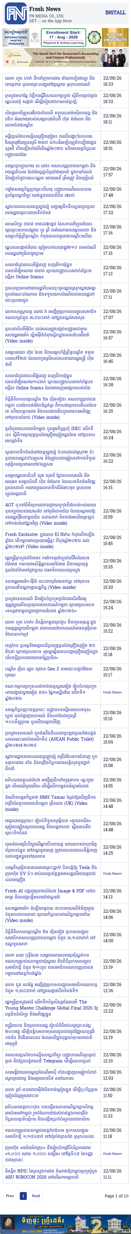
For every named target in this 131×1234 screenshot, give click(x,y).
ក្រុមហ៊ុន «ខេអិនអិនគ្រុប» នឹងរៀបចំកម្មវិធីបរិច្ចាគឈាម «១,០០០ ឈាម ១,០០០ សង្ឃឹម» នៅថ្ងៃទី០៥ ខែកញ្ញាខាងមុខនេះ (49, 1154)
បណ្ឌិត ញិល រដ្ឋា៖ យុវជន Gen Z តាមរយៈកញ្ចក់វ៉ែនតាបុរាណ (48, 672)
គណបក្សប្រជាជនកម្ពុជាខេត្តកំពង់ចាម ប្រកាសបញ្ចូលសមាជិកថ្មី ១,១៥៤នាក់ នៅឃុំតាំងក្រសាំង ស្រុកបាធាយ (49, 1134)
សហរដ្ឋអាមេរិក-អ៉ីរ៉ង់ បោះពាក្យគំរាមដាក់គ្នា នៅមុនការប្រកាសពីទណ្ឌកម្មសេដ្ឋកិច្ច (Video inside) (47, 585)
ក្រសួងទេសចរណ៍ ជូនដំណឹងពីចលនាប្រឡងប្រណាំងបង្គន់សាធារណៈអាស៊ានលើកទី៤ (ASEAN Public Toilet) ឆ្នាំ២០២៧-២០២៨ (50, 739)
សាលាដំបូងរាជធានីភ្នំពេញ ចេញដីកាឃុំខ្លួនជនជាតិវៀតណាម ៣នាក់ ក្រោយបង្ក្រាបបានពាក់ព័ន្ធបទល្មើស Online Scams (48, 271)
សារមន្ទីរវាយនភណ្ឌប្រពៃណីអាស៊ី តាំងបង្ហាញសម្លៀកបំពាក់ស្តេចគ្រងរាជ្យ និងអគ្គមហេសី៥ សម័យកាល (51, 1075)
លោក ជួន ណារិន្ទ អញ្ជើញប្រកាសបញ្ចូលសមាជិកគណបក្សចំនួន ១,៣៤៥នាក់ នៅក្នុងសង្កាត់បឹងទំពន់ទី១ (51, 988)
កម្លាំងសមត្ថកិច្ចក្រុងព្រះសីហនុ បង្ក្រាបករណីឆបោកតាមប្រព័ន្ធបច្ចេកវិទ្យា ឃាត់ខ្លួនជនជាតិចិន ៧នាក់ (48, 192)
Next (36, 1195)
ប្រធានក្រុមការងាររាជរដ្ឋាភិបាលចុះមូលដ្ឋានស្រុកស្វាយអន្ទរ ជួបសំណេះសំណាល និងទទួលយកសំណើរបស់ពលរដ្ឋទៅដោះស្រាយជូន (50, 294)
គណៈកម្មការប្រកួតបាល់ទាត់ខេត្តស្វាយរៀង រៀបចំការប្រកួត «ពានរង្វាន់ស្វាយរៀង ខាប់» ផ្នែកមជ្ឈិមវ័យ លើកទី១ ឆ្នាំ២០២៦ (51, 692)
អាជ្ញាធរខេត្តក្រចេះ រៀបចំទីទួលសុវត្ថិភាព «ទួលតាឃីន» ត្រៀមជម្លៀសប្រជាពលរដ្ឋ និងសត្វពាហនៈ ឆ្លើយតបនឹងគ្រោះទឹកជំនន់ (48, 827)
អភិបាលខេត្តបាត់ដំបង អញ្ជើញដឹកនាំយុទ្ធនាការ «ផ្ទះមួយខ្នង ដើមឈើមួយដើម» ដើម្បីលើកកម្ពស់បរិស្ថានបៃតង (49, 783)
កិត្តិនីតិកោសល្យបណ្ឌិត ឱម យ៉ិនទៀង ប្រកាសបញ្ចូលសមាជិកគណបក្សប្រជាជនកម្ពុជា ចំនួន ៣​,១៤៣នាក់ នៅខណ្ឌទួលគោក (50, 938)
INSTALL (115, 13)
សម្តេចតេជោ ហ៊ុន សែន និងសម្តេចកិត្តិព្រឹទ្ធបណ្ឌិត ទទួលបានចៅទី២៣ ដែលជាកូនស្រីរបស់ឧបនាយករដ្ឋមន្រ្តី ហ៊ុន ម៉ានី (49, 358)
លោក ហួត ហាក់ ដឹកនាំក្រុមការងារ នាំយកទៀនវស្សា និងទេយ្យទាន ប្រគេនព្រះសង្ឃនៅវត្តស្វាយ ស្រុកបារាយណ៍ (50, 81)
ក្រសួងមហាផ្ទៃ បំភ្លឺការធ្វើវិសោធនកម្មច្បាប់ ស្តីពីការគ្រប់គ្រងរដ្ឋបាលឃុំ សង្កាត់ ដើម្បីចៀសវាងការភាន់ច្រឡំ (51, 99)
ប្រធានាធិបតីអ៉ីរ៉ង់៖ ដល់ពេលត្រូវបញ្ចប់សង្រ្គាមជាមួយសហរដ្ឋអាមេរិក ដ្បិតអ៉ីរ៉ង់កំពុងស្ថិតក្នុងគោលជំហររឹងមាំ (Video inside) (47, 335)
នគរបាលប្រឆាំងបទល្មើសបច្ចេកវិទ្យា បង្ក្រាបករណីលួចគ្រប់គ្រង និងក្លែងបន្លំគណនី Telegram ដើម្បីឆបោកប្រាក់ (50, 1058)
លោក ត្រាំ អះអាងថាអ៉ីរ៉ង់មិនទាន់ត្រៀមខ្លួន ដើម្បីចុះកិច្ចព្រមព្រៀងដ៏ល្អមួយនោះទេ (51, 1093)
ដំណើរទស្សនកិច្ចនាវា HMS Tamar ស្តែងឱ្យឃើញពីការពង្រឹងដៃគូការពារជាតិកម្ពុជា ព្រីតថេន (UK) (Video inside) (50, 803)
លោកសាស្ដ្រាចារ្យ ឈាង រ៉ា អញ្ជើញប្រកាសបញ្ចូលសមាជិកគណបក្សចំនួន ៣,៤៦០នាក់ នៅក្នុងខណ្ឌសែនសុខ (50, 315)
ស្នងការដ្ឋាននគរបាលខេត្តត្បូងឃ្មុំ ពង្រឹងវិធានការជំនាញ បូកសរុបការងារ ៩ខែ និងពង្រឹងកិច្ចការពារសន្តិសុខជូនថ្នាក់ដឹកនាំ (51, 763)
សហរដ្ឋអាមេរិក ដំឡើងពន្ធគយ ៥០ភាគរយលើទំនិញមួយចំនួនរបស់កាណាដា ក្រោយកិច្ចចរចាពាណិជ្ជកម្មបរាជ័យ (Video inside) (49, 915)
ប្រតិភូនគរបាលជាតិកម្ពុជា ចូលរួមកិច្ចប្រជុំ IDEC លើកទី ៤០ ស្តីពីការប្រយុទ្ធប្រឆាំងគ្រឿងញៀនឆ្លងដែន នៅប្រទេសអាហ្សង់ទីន (50, 435)
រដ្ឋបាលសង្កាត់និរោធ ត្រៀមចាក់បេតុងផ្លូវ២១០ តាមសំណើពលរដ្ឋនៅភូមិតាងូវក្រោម (50, 251)
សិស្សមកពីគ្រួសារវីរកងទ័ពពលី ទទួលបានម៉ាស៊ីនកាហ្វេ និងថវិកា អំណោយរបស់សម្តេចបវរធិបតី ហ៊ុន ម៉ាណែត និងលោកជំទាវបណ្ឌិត (51, 119)
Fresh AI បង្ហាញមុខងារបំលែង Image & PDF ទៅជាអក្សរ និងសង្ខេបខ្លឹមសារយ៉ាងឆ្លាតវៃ (50, 894)
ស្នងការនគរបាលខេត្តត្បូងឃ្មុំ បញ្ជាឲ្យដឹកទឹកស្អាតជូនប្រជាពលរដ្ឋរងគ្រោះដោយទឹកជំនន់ (50, 210)
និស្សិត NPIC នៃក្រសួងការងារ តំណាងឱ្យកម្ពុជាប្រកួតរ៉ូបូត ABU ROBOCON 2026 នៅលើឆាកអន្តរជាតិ (51, 1174)
